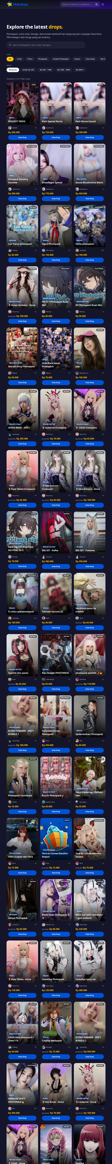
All (10, 59)
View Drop (22, 137)
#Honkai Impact (14, 727)
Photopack (42, 59)
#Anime (79, 363)
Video (19, 59)
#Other (11, 118)
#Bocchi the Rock (49, 792)
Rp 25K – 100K (46, 70)
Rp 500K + (80, 70)
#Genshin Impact (15, 302)
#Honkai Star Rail (49, 298)
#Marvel (79, 731)
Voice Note (90, 59)
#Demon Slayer (48, 1160)
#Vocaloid (12, 240)
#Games (45, 240)
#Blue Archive (81, 179)
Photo (30, 59)
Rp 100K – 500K (63, 70)
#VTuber (46, 482)
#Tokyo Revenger (83, 789)
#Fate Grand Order (15, 363)
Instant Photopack (61, 59)
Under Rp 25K (28, 70)
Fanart (77, 59)
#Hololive (80, 547)
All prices (13, 70)
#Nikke (11, 176)
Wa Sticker (105, 59)
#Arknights (13, 914)
